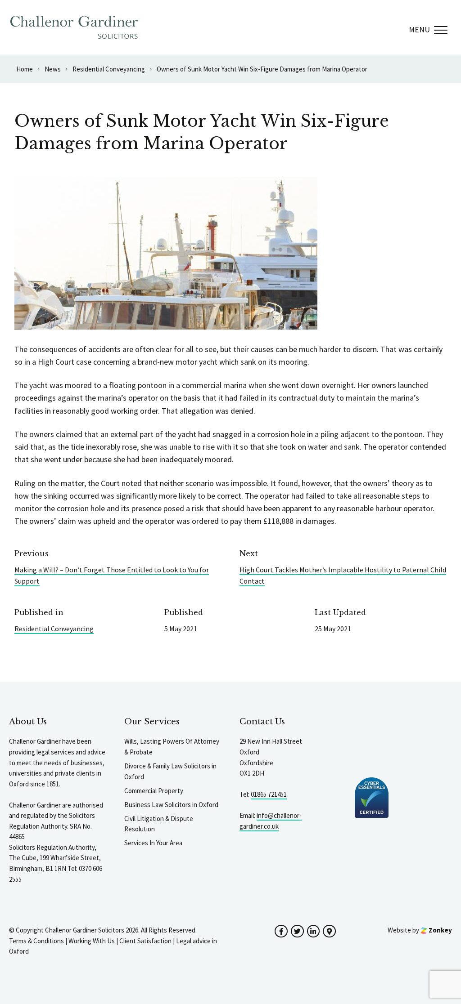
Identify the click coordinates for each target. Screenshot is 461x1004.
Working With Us (91, 941)
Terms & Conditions (36, 941)
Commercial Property (153, 790)
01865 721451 (269, 794)
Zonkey (439, 930)
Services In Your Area (153, 843)
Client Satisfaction (145, 941)
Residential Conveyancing (54, 628)
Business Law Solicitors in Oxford (171, 804)
